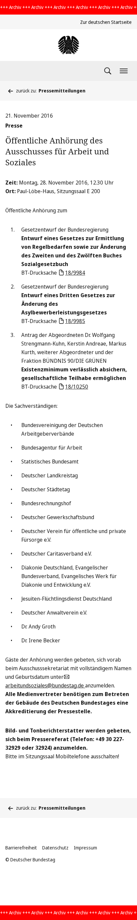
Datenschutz (55, 847)
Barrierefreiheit (21, 847)
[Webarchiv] (68, 45)
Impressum (85, 847)
